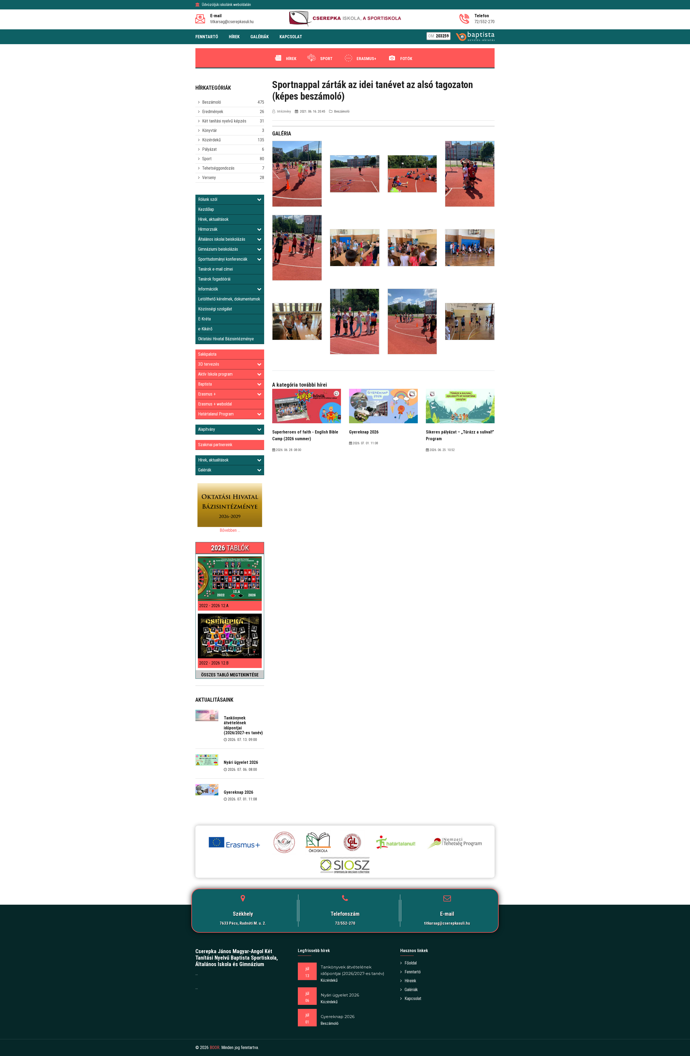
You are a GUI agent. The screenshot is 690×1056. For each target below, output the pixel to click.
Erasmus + (207, 394)
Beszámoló (211, 102)
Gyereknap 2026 (238, 792)
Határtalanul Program (216, 414)
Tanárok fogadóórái (214, 279)
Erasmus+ (366, 58)
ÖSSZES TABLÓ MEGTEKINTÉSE (229, 674)
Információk (208, 289)
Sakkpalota (207, 354)
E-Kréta (204, 318)
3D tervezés (208, 364)
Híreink (410, 980)
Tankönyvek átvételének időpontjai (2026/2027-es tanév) (243, 725)
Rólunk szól (207, 199)
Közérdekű (211, 139)
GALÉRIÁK (259, 36)
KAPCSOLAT (291, 36)
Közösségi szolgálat (215, 309)
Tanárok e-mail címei (215, 269)
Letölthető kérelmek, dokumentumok (229, 299)
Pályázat (209, 149)
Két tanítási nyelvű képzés (224, 121)
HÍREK (234, 36)
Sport (326, 58)
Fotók (406, 58)
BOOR (214, 1047)
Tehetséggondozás (218, 168)
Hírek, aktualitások (213, 219)
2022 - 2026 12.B (214, 663)
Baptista (205, 384)
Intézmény (284, 111)
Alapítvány (206, 429)
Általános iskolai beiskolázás (221, 239)
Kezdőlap (206, 209)
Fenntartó (413, 971)
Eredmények (212, 111)
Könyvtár (209, 130)
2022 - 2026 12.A (214, 605)
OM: (438, 36)
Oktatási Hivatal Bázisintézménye (226, 338)
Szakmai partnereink (215, 444)
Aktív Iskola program (215, 374)
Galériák (204, 470)
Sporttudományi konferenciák (222, 259)
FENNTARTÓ (206, 36)
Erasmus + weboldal (215, 404)
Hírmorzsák (208, 229)
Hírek (291, 58)
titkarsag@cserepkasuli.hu (447, 923)
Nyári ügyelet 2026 (241, 762)
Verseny (209, 177)
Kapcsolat (413, 998)
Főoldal (411, 963)
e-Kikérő (205, 328)
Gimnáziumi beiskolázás (218, 249)
